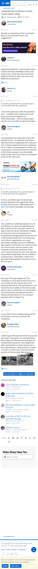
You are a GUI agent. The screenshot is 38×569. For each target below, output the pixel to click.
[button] (3, 3)
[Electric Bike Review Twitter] (16, 554)
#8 (36, 310)
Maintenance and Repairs (17, 398)
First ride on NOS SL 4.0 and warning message (17, 417)
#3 (36, 96)
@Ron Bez (5, 207)
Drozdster (8, 409)
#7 (36, 275)
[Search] (36, 4)
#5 (36, 184)
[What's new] (33, 4)
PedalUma (8, 430)
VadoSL (7, 387)
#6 (36, 220)
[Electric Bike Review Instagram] (11, 554)
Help (3, 550)
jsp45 (7, 398)
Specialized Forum (16, 387)
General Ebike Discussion (20, 430)
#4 (36, 134)
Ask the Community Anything (20, 409)
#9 (36, 332)
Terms (8, 550)
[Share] (33, 29)
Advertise (22, 550)
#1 (36, 30)
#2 (36, 66)
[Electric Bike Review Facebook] (7, 554)
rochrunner (8, 421)
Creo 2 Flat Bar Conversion (17, 384)
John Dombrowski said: (9, 100)
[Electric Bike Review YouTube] (3, 554)
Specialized (11, 121)
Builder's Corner (12, 427)
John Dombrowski (10, 17)
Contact (15, 550)
